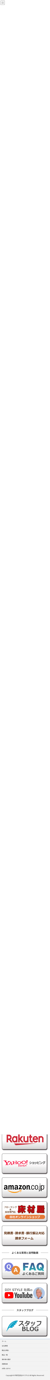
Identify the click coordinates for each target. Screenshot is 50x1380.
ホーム (4, 1341)
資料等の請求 (6, 1359)
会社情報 (5, 1346)
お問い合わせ (6, 1368)
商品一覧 (5, 1355)
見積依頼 (5, 1364)
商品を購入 (5, 1350)
